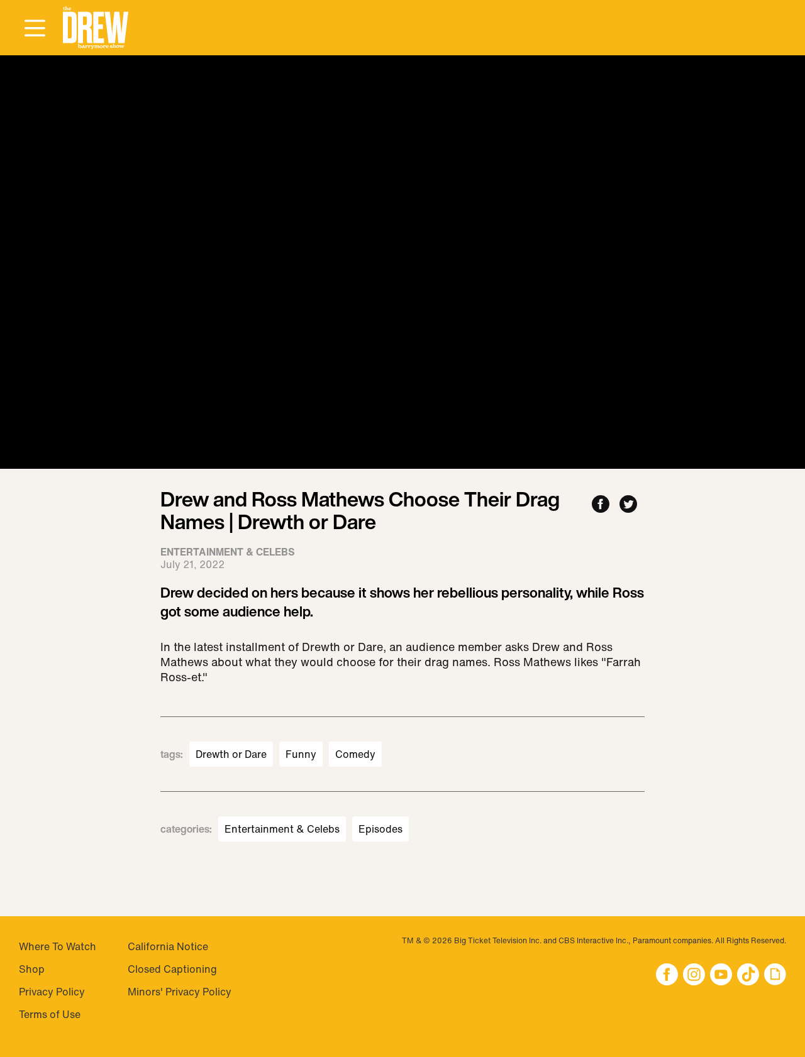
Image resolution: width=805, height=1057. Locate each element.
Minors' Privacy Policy (179, 991)
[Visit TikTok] (748, 975)
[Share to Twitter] (628, 505)
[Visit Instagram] (694, 975)
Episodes (380, 829)
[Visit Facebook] (667, 975)
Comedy (355, 754)
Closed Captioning (172, 969)
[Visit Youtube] (721, 975)
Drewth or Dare (231, 754)
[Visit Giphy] (775, 975)
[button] (95, 28)
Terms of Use (49, 1014)
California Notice (168, 946)
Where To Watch (57, 946)
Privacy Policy (52, 991)
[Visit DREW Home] (95, 28)
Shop (32, 969)
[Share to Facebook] (601, 505)
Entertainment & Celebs (282, 829)
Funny (301, 754)
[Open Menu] (34, 29)
